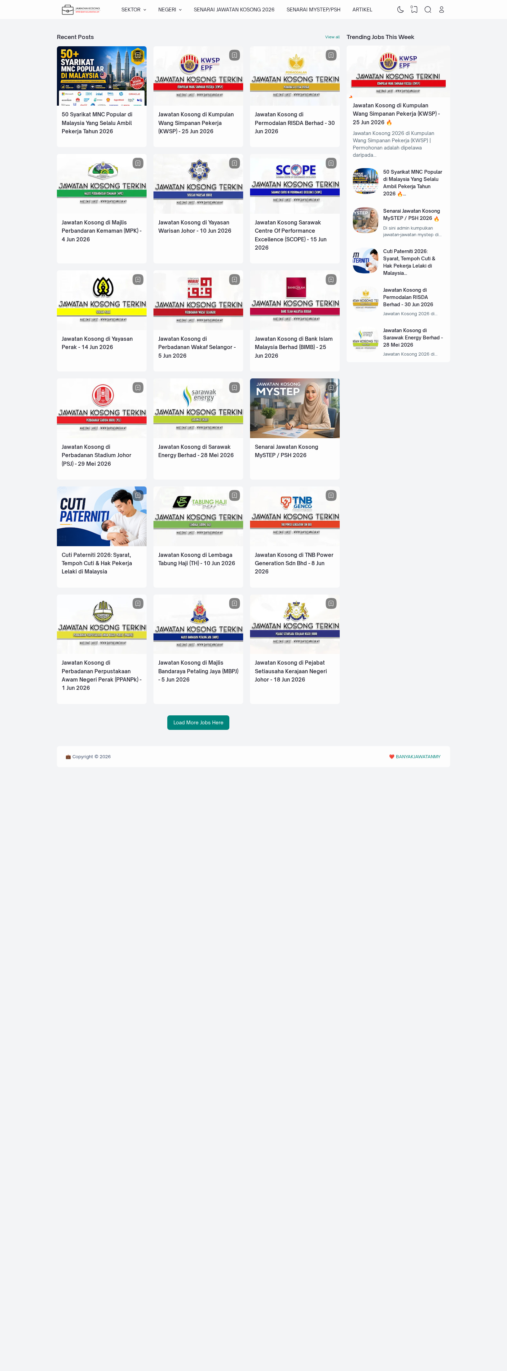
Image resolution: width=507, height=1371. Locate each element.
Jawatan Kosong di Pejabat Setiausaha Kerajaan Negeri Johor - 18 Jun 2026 (291, 671)
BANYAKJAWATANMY (418, 756)
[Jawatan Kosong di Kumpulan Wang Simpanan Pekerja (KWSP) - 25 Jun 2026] (198, 104)
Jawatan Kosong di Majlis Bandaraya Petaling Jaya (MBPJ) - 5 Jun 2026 (198, 671)
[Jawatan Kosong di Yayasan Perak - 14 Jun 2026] (102, 328)
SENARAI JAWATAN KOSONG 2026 (234, 9)
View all (332, 37)
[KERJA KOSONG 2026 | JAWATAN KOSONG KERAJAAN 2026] (81, 9)
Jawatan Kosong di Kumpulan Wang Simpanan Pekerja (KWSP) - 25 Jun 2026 (196, 123)
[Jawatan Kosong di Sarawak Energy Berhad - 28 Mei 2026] (198, 436)
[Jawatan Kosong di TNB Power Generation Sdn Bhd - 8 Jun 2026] (295, 544)
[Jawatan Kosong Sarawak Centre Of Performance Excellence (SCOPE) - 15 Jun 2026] (295, 212)
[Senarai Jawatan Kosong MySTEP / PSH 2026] (295, 436)
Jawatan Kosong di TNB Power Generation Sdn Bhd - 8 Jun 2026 (294, 563)
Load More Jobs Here (198, 722)
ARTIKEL (362, 9)
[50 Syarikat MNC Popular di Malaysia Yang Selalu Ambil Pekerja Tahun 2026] (102, 104)
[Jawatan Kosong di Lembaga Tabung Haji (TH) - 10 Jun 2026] (198, 544)
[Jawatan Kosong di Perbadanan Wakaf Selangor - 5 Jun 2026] (198, 328)
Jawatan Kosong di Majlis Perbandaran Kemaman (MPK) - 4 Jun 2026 (101, 231)
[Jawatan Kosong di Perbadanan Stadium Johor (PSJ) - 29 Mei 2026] (102, 436)
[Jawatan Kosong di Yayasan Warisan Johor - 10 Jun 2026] (198, 212)
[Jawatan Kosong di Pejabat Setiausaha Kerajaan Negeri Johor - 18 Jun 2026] (295, 652)
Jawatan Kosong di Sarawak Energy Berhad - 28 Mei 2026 (413, 337)
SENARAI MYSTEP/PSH (313, 9)
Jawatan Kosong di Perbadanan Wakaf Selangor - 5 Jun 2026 (197, 347)
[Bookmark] (137, 55)
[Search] (428, 9)
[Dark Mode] (401, 9)
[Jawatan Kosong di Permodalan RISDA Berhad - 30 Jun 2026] (295, 104)
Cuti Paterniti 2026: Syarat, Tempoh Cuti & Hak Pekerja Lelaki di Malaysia (97, 563)
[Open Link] (441, 9)
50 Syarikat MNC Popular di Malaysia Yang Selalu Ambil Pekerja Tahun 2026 (97, 123)
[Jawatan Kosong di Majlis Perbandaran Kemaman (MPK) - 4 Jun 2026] (102, 212)
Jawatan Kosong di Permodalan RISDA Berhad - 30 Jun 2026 (295, 123)
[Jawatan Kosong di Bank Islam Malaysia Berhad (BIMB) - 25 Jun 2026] (295, 328)
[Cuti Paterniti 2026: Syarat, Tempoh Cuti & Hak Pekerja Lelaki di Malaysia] (102, 544)
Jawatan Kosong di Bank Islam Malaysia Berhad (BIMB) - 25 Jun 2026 (294, 347)
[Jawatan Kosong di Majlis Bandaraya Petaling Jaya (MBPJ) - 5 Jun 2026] (198, 652)
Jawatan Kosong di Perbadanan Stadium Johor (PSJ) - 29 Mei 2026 (96, 455)
